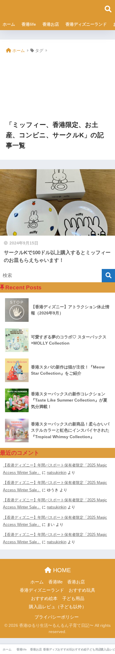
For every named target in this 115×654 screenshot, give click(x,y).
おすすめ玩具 (82, 590)
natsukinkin (56, 472)
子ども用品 (73, 598)
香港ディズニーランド (86, 24)
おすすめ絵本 (44, 598)
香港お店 (50, 24)
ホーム (9, 24)
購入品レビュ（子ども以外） (57, 606)
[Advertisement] (57, 87)
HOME (61, 570)
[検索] (108, 275)
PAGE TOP (106, 630)
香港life (29, 24)
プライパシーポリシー (56, 617)
